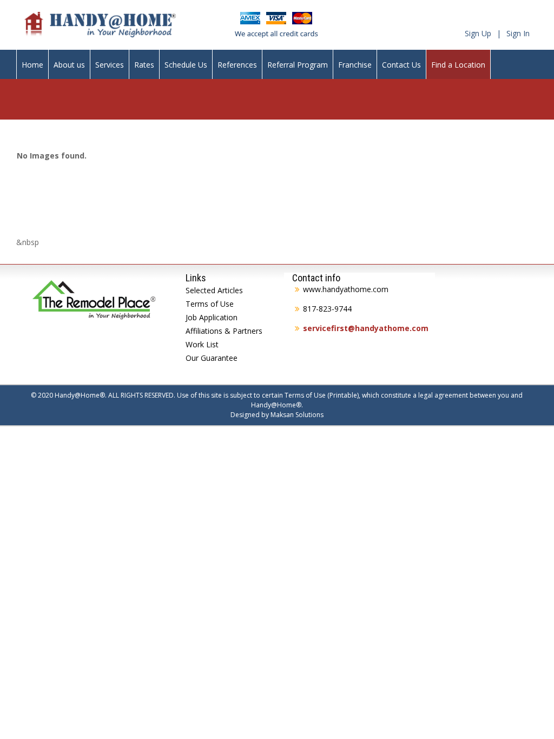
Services (109, 65)
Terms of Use (210, 304)
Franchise (355, 65)
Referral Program (297, 65)
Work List (202, 344)
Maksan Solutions (297, 414)
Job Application (212, 317)
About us (69, 65)
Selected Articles (214, 290)
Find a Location (458, 65)
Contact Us (401, 65)
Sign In (518, 33)
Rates (144, 65)
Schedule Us (185, 65)
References (237, 65)
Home (32, 65)
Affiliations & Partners (224, 331)
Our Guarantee (212, 358)
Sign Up (478, 33)
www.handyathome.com (345, 289)
